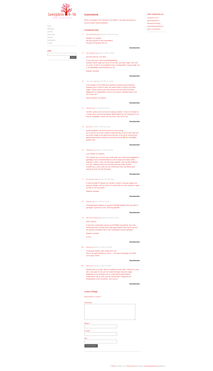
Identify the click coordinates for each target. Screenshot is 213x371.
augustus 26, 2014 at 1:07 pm (110, 218)
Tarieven (50, 37)
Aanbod (50, 32)
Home (49, 26)
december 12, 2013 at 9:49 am (104, 150)
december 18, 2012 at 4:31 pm (109, 34)
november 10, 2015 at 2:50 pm (102, 266)
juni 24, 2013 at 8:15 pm (102, 108)
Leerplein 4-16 (121, 366)
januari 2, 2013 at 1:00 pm (106, 53)
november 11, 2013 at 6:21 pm (101, 127)
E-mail (87, 331)
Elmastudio (139, 366)
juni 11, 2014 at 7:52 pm (102, 201)
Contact (50, 43)
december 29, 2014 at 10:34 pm (102, 247)
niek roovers (89, 81)
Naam (87, 323)
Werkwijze (50, 29)
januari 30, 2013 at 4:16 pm (105, 81)
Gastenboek (51, 40)
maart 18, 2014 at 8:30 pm (106, 179)
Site (85, 338)
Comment (88, 303)
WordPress (161, 366)
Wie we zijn (51, 34)
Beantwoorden (135, 48)
